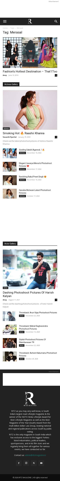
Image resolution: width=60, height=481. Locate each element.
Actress (6, 128)
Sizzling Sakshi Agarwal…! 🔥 (32, 150)
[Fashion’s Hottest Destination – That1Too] (30, 52)
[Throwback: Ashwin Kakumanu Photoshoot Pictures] (10, 356)
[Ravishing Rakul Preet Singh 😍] (10, 180)
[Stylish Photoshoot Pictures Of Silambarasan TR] (10, 343)
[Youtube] (41, 463)
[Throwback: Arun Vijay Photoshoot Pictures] (10, 316)
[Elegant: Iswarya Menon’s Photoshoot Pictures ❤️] (10, 167)
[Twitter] (34, 463)
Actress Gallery (11, 84)
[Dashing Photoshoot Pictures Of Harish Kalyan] (30, 269)
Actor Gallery (10, 244)
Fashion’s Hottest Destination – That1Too (30, 71)
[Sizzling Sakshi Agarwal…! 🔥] (10, 153)
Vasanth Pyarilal (10, 137)
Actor (5, 288)
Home (5, 28)
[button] (4, 21)
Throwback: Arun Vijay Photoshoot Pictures (38, 312)
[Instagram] (26, 463)
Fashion (6, 67)
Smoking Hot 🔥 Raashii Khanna (23, 133)
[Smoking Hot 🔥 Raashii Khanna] (30, 110)
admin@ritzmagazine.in (35, 455)
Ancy (5, 75)
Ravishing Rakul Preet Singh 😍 (32, 177)
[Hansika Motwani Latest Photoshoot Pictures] (10, 194)
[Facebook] (18, 463)
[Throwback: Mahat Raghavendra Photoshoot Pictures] (10, 329)
